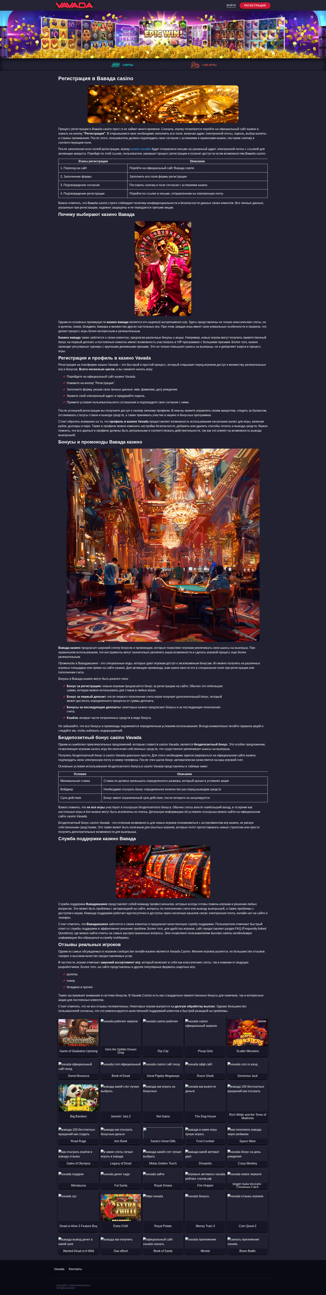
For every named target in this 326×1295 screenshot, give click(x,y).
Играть (78, 1023)
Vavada (59, 1269)
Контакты (75, 1269)
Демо (78, 1038)
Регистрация (255, 5)
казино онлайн (141, 149)
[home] (74, 5)
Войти (231, 5)
